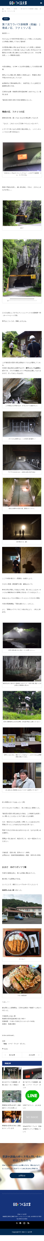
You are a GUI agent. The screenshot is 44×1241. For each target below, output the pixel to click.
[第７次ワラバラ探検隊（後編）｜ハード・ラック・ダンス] (32, 1073)
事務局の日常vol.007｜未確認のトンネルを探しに (11, 1106)
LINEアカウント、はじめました (32, 1106)
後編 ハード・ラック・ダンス (14, 1044)
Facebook (20, 1222)
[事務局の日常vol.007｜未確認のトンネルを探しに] (11, 1096)
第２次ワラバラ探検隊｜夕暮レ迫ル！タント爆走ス (11, 1083)
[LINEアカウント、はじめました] (32, 1096)
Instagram (24, 1222)
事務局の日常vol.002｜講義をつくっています (11, 1127)
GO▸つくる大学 (27, 1232)
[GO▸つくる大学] (22, 1204)
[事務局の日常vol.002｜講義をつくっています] (11, 1117)
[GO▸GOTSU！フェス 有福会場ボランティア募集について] (32, 1117)
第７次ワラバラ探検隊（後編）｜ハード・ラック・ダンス (32, 1084)
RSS (28, 1222)
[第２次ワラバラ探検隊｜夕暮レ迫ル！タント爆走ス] (11, 1073)
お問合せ (22, 1175)
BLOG (6, 19)
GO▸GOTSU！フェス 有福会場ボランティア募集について (32, 1129)
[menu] (41, 3)
